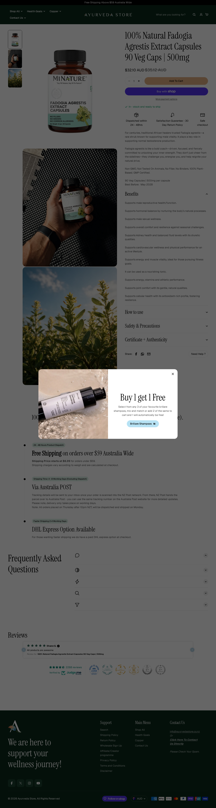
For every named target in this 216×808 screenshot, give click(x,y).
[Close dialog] (172, 374)
